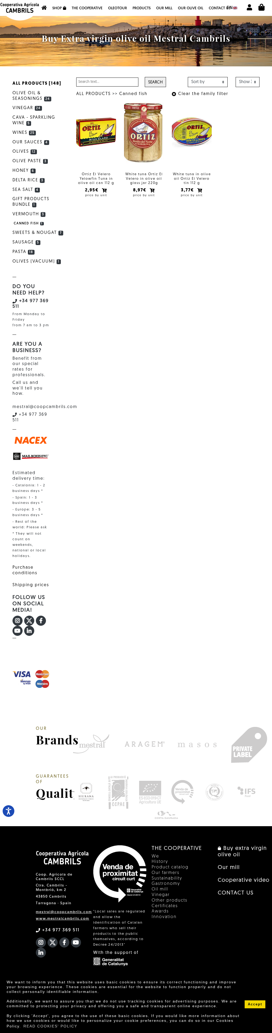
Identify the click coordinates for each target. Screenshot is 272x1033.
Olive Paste (29, 161)
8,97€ (140, 190)
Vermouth (28, 214)
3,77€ (188, 190)
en (230, 8)
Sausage (25, 242)
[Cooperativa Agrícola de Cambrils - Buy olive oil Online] (44, 8)
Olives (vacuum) (36, 261)
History (160, 862)
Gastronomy (166, 884)
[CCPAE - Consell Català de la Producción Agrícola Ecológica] (118, 792)
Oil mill (160, 889)
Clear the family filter (202, 94)
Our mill (164, 8)
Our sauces (30, 142)
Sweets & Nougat (37, 233)
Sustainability (167, 878)
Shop (57, 8)
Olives (24, 151)
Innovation (164, 917)
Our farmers (166, 873)
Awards (160, 911)
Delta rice (27, 180)
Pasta (22, 252)
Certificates (165, 906)
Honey (23, 171)
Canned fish (133, 94)
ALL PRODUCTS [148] (36, 84)
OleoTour (117, 8)
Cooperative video (244, 880)
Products (142, 8)
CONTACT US (220, 8)
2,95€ (92, 190)
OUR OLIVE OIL (190, 8)
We (155, 856)
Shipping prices (30, 585)
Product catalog (170, 867)
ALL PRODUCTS (93, 94)
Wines (23, 133)
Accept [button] (255, 1004)
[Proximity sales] (182, 792)
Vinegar (26, 108)
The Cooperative (87, 8)
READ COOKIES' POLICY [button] (50, 1026)
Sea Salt (25, 190)
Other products (170, 900)
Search (155, 82)
